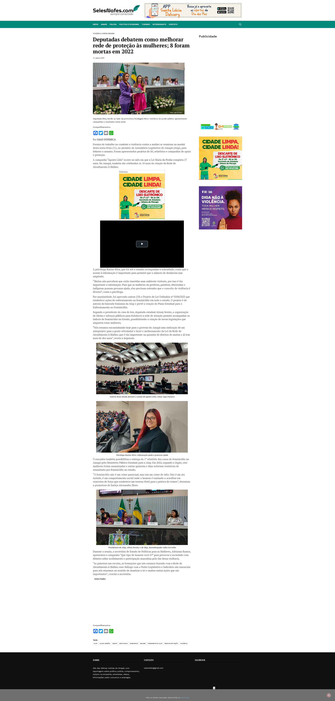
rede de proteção (171, 643)
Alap (95, 643)
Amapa (114, 643)
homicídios (134, 643)
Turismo (146, 24)
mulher (143, 643)
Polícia (113, 24)
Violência (183, 643)
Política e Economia (129, 24)
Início (95, 24)
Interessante (159, 24)
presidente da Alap (155, 643)
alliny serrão (105, 643)
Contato (173, 24)
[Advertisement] (142, 603)
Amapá (104, 24)
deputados (123, 643)
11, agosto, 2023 (98, 58)
